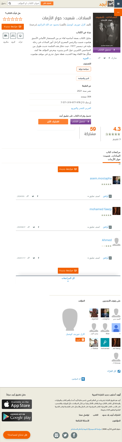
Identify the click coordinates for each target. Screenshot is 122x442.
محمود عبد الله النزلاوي (48, 24)
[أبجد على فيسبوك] (74, 435)
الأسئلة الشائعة (82, 420)
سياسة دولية (84, 69)
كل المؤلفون (76, 379)
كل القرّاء (112, 370)
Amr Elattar (93, 348)
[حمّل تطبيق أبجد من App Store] (17, 404)
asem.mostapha (105, 319)
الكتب (95, 415)
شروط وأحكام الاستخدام (79, 429)
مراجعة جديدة (10, 26)
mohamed (105, 348)
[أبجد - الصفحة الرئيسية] (102, 4)
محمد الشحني (93, 333)
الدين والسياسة (83, 78)
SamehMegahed (93, 319)
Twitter (104, 57)
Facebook (109, 57)
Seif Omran (116, 363)
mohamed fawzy (116, 348)
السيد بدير (116, 319)
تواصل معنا (84, 415)
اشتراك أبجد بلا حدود (111, 415)
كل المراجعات (68, 278)
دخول (3, 3)
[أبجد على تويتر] (65, 435)
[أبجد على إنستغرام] (56, 435)
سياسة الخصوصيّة (95, 429)
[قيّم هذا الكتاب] (13, 19)
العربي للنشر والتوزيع (81, 108)
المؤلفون (116, 420)
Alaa (107, 333)
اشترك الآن (53, 121)
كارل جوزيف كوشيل (75, 24)
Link (27, 195)
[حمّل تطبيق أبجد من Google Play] (17, 417)
